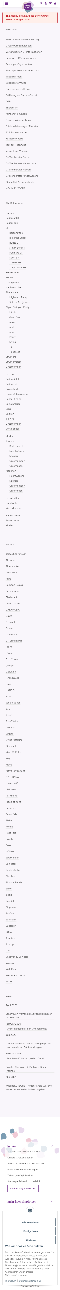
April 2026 (11, 1005)
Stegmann (11, 907)
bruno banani (13, 603)
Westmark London (16, 975)
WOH (9, 981)
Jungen (10, 441)
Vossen (10, 963)
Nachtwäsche (13, 287)
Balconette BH (17, 233)
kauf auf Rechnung (16, 144)
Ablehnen (31, 1240)
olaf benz (11, 789)
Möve (9, 764)
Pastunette (11, 795)
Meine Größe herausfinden (20, 182)
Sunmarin (11, 919)
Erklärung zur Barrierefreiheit (22, 95)
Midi (11, 327)
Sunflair (10, 913)
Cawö (9, 616)
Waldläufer (12, 969)
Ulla (8, 950)
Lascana (10, 727)
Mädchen (11, 471)
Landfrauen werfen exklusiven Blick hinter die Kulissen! (29, 1015)
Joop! (9, 715)
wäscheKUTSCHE (15, 188)
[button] (40, 3)
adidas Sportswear (16, 554)
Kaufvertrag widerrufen (23, 1188)
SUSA (9, 932)
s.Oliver (10, 851)
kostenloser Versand (17, 151)
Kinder (9, 525)
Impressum (10, 1280)
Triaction (10, 938)
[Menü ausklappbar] (6, 3)
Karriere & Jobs (14, 138)
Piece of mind (13, 801)
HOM (9, 696)
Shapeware (12, 292)
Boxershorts (12, 389)
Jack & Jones (13, 702)
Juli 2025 (11, 1035)
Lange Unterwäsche (17, 394)
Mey (8, 758)
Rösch (9, 839)
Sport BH (14, 257)
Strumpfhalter (13, 361)
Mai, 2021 (11, 1077)
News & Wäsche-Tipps (18, 120)
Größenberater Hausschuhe (21, 163)
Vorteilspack (12, 428)
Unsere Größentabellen (19, 45)
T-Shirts (10, 418)
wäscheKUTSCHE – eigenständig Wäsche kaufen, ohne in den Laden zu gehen (29, 1087)
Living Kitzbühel (14, 740)
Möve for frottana (15, 771)
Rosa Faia (11, 832)
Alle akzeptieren (30, 1222)
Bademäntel (12, 218)
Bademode (12, 223)
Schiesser (11, 863)
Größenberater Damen (18, 157)
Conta (9, 628)
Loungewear (13, 282)
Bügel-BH (14, 242)
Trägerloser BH (17, 267)
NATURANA (12, 777)
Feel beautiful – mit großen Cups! (25, 1058)
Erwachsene (12, 520)
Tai (10, 347)
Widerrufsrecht (14, 76)
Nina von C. (12, 783)
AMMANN (11, 572)
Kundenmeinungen (16, 113)
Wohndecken (13, 508)
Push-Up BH (16, 252)
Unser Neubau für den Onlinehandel (27, 1028)
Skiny (9, 888)
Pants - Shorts (13, 399)
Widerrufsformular (16, 83)
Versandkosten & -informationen (24, 52)
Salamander (12, 857)
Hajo (8, 684)
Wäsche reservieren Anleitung (22, 39)
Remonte (11, 808)
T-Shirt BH (15, 262)
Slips (8, 409)
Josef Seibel (12, 721)
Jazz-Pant (14, 317)
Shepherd (11, 876)
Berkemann (12, 591)
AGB (8, 101)
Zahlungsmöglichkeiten (19, 64)
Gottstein (11, 671)
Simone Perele (14, 882)
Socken (10, 413)
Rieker (9, 820)
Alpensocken (13, 566)
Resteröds (11, 814)
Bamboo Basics (14, 585)
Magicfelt (11, 746)
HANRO (10, 690)
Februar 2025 (13, 1053)
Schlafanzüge (13, 404)
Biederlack (11, 597)
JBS (8, 709)
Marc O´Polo (13, 752)
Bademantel (16, 446)
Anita (8, 578)
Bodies (9, 277)
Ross (8, 845)
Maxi (12, 322)
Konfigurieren (30, 1231)
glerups (10, 665)
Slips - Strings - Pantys (18, 307)
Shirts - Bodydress (19, 302)
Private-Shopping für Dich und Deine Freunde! (26, 1069)
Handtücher (12, 503)
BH (7, 228)
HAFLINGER (12, 678)
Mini (11, 332)
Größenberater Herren (18, 169)
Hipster (13, 312)
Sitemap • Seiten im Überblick (22, 70)
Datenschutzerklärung (30, 1280)
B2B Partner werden (17, 132)
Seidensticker (13, 870)
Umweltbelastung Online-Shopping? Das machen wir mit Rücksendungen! (28, 1045)
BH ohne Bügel (17, 237)
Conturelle (12, 634)
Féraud (9, 653)
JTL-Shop (35, 1286)
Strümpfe (11, 356)
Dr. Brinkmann (14, 640)
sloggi (9, 894)
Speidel (10, 901)
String (12, 342)
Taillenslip (14, 352)
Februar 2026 (13, 1023)
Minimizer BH (17, 247)
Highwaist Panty (18, 297)
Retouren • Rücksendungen (21, 58)
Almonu (10, 560)
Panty (12, 337)
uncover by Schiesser (17, 956)
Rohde (9, 826)
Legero (10, 733)
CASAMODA (13, 609)
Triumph (10, 944)
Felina (9, 647)
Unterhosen (15, 466)
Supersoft (11, 925)
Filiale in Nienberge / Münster (22, 126)
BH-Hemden (13, 272)
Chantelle (11, 622)
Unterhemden (13, 366)
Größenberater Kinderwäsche (22, 175)
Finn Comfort (13, 659)
